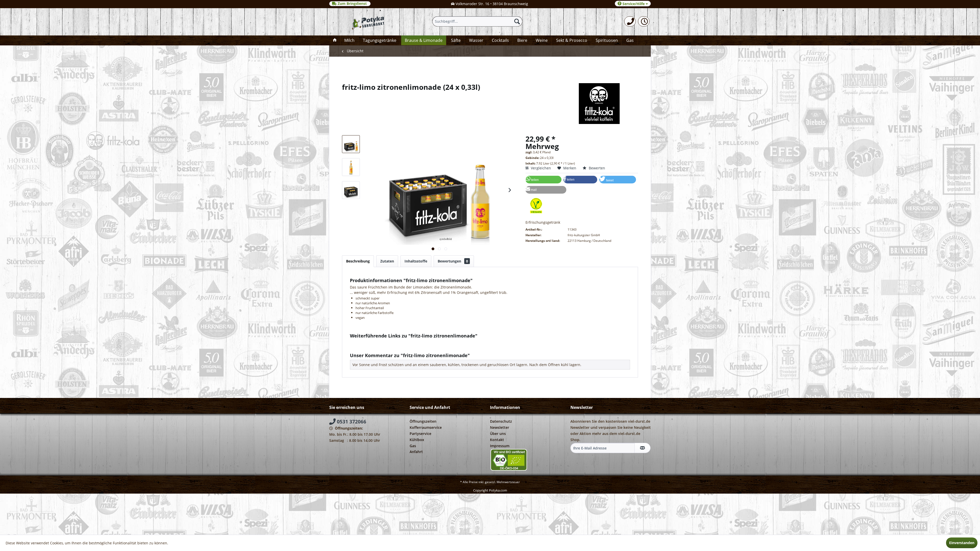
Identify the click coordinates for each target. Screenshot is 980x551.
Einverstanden (961, 542)
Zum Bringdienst (352, 3)
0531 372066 (351, 421)
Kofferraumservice (426, 427)
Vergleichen (540, 168)
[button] (543, 179)
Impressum (499, 445)
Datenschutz (501, 421)
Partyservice (420, 433)
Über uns (498, 433)
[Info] (644, 21)
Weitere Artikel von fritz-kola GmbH (384, 347)
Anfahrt (416, 451)
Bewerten (596, 168)
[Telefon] (630, 21)
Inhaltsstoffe (416, 261)
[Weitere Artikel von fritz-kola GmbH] (490, 103)
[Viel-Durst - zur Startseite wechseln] (366, 21)
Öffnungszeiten (423, 421)
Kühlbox (417, 439)
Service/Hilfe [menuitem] (633, 3)
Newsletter (499, 427)
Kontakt (497, 439)
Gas (413, 445)
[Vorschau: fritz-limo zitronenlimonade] (351, 144)
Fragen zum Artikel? (370, 342)
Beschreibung (358, 261)
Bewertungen (453, 261)
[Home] (334, 40)
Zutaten (387, 261)
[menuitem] (630, 21)
